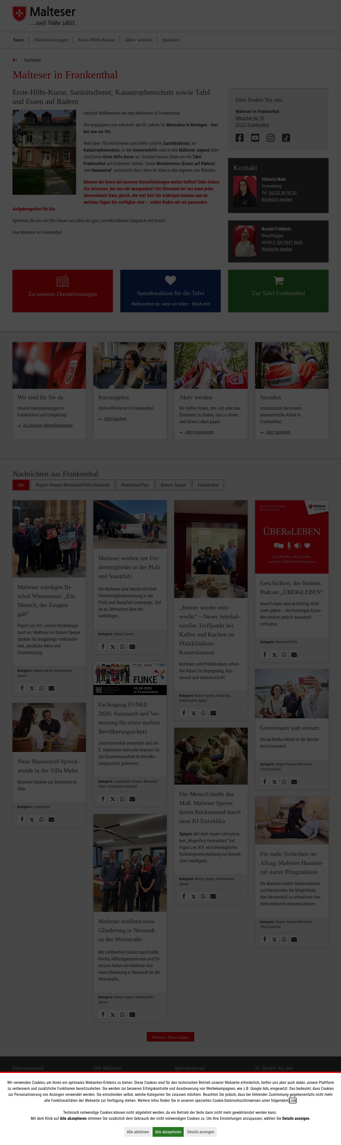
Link (292, 1100)
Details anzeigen (202, 1131)
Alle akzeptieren (169, 1131)
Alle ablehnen (139, 1131)
